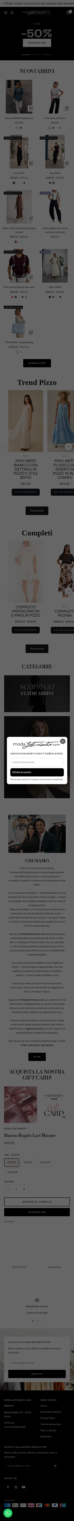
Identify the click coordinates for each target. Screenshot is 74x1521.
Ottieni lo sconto (21, 772)
